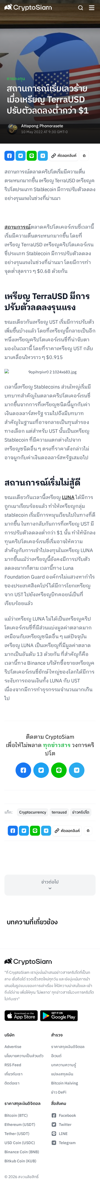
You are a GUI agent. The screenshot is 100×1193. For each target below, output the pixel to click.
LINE (63, 1134)
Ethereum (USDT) (19, 1125)
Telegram (67, 1143)
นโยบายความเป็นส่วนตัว (23, 1056)
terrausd (59, 812)
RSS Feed (12, 1065)
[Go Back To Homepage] (28, 7)
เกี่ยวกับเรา (13, 1074)
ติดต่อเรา (11, 1083)
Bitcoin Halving (64, 1083)
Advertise (12, 1047)
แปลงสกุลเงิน (62, 1074)
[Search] (80, 8)
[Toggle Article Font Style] (84, 155)
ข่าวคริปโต (80, 812)
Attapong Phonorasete (42, 126)
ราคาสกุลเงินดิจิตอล (67, 1047)
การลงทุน (16, 79)
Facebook (67, 1115)
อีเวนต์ (56, 1056)
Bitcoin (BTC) (16, 1115)
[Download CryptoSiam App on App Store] (21, 1015)
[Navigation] (92, 8)
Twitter (65, 1125)
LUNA (68, 497)
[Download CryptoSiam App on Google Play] (59, 1015)
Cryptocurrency (32, 812)
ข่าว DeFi (58, 1092)
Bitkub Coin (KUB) (20, 1161)
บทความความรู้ (63, 1065)
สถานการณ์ (17, 227)
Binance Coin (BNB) (21, 1152)
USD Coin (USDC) (19, 1143)
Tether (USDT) (16, 1134)
